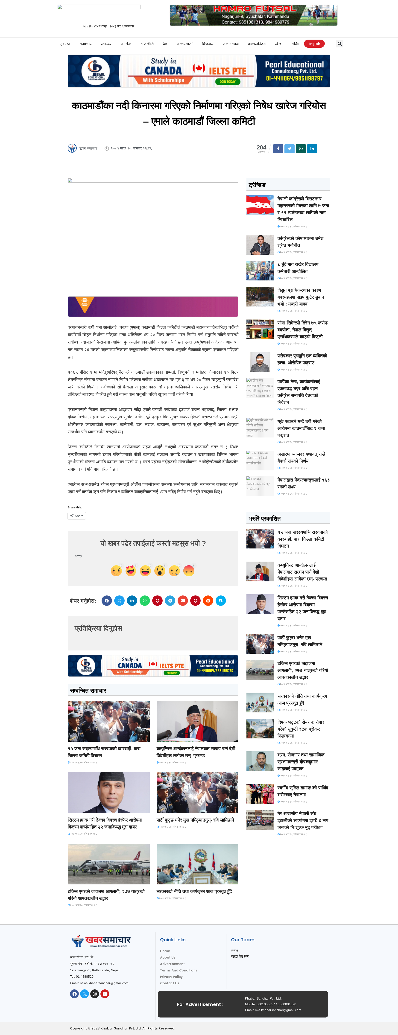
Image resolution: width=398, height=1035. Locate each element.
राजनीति (147, 44)
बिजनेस (208, 44)
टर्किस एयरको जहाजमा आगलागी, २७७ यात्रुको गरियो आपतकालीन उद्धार (303, 670)
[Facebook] (74, 993)
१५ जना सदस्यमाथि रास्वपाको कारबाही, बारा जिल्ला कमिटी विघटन (303, 539)
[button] (339, 43)
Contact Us (169, 983)
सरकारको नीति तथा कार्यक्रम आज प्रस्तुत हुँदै (194, 891)
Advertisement (172, 964)
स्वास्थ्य (106, 44)
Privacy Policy (171, 976)
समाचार (85, 44)
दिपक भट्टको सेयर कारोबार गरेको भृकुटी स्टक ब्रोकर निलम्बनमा (301, 729)
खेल (278, 44)
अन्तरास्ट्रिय (257, 44)
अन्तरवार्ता (185, 44)
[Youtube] (104, 993)
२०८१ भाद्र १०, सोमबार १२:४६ (83, 763)
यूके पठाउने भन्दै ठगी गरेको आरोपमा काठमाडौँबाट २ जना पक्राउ (301, 428)
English (314, 43)
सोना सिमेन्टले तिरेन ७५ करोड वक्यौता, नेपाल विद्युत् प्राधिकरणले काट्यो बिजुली (303, 329)
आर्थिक (126, 44)
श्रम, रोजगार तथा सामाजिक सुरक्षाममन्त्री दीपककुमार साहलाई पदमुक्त (301, 761)
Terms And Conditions (178, 970)
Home (165, 951)
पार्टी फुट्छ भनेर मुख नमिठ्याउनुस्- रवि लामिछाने (195, 819)
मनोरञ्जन (231, 44)
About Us (168, 957)
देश (165, 44)
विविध (294, 44)
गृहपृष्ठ (65, 44)
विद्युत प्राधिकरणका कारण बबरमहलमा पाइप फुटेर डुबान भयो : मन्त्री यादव (301, 297)
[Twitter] (84, 993)
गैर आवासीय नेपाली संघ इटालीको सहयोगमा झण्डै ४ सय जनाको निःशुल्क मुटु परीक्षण (303, 820)
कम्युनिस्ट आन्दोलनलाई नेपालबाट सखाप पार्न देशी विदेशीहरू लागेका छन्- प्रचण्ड (302, 572)
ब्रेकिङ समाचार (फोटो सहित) (86, 880)
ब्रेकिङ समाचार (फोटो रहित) (174, 737)
